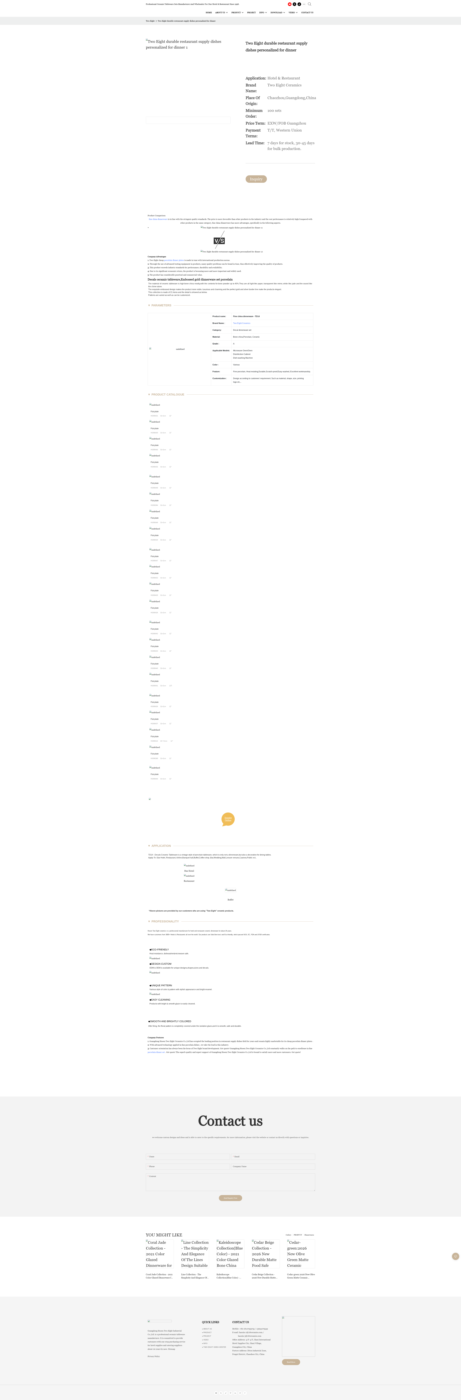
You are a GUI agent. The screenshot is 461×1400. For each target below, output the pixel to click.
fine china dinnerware (158, 219)
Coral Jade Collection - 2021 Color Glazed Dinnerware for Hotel (159, 1276)
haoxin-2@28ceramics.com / (251, 1332)
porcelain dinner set (156, 1052)
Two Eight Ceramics (241, 323)
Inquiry (256, 179)
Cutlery (288, 1235)
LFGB (260, 934)
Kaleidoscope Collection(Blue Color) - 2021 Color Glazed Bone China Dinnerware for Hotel (230, 1276)
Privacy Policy (154, 1356)
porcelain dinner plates (174, 260)
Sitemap (171, 1349)
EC (249, 934)
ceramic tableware (169, 284)
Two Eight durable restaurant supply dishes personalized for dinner (187, 21)
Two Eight (150, 21)
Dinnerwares (309, 1235)
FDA (252, 934)
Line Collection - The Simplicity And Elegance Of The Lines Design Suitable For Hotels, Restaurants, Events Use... (194, 1276)
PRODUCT (298, 1235)
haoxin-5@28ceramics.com (246, 1336)
